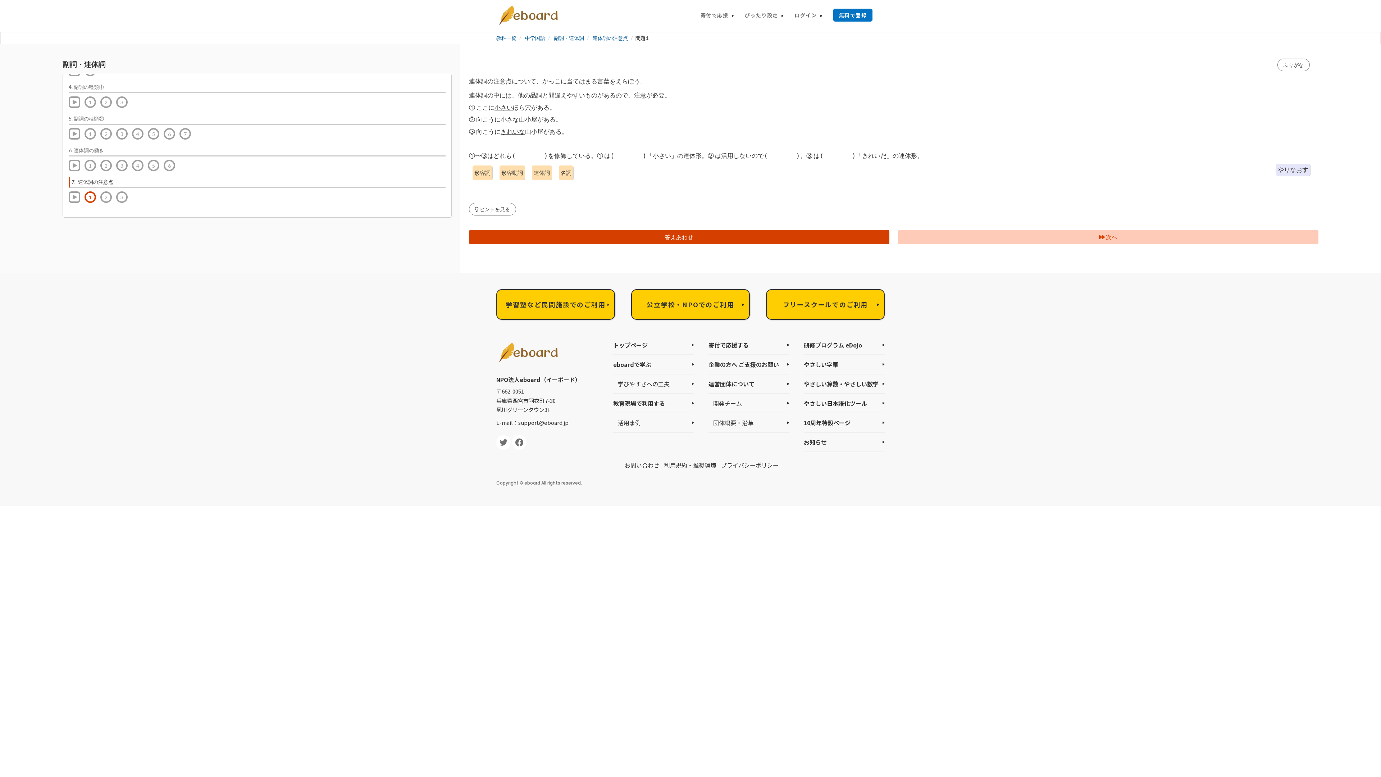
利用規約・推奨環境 (690, 465)
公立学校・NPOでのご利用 (690, 304)
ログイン (805, 15)
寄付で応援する (728, 345)
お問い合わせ (642, 465)
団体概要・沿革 (733, 422)
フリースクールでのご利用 (825, 304)
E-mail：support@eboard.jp (532, 422)
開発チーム (727, 403)
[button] (492, 209)
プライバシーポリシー (750, 465)
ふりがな (1294, 65)
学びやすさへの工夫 (644, 384)
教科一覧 (506, 38)
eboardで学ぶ (632, 364)
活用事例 (629, 422)
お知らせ (815, 442)
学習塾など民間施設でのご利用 (555, 304)
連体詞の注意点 (610, 38)
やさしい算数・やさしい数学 (841, 384)
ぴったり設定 (761, 15)
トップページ (630, 345)
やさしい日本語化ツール (835, 403)
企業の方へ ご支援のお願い (743, 364)
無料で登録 (853, 15)
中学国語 (535, 38)
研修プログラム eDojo (833, 345)
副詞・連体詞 (569, 38)
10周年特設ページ (827, 422)
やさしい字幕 (821, 364)
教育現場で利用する (639, 403)
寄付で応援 (714, 15)
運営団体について (731, 384)
